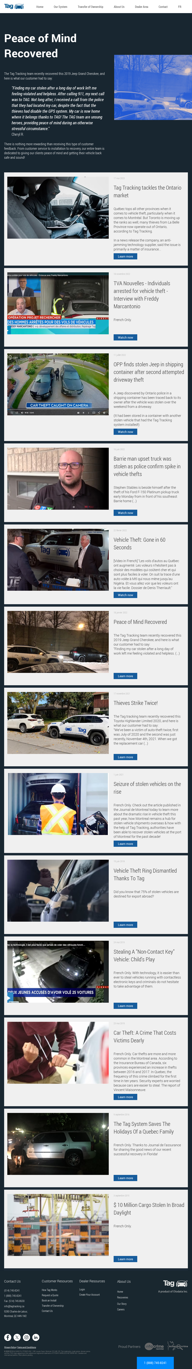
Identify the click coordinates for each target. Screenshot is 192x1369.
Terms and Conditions (26, 1347)
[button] (62, 6)
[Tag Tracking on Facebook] (7, 1337)
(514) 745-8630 (17, 1301)
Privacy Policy (10, 1347)
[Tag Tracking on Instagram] (26, 1337)
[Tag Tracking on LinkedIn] (35, 1337)
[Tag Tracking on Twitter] (17, 1337)
